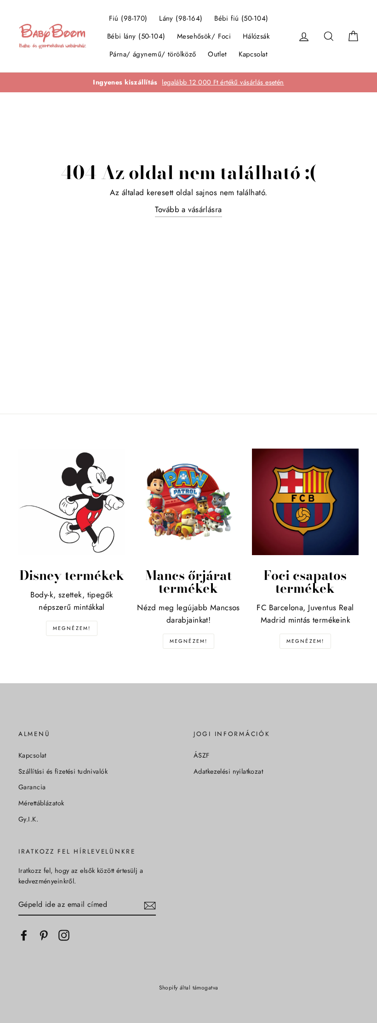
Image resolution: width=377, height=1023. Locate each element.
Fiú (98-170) (128, 18)
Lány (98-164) (181, 18)
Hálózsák (256, 36)
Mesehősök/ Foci (204, 36)
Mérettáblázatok (41, 803)
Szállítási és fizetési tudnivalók (63, 771)
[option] (188, 82)
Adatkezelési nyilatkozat (228, 771)
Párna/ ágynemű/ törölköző (152, 54)
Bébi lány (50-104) (136, 36)
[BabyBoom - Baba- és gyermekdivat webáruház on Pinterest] (43, 935)
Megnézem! (72, 628)
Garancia (32, 787)
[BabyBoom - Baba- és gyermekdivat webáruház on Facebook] (23, 935)
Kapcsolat (253, 54)
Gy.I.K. (28, 819)
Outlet (217, 54)
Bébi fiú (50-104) (241, 18)
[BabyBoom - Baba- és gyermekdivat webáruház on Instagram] (63, 935)
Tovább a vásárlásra (188, 209)
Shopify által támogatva (188, 987)
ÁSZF (202, 755)
